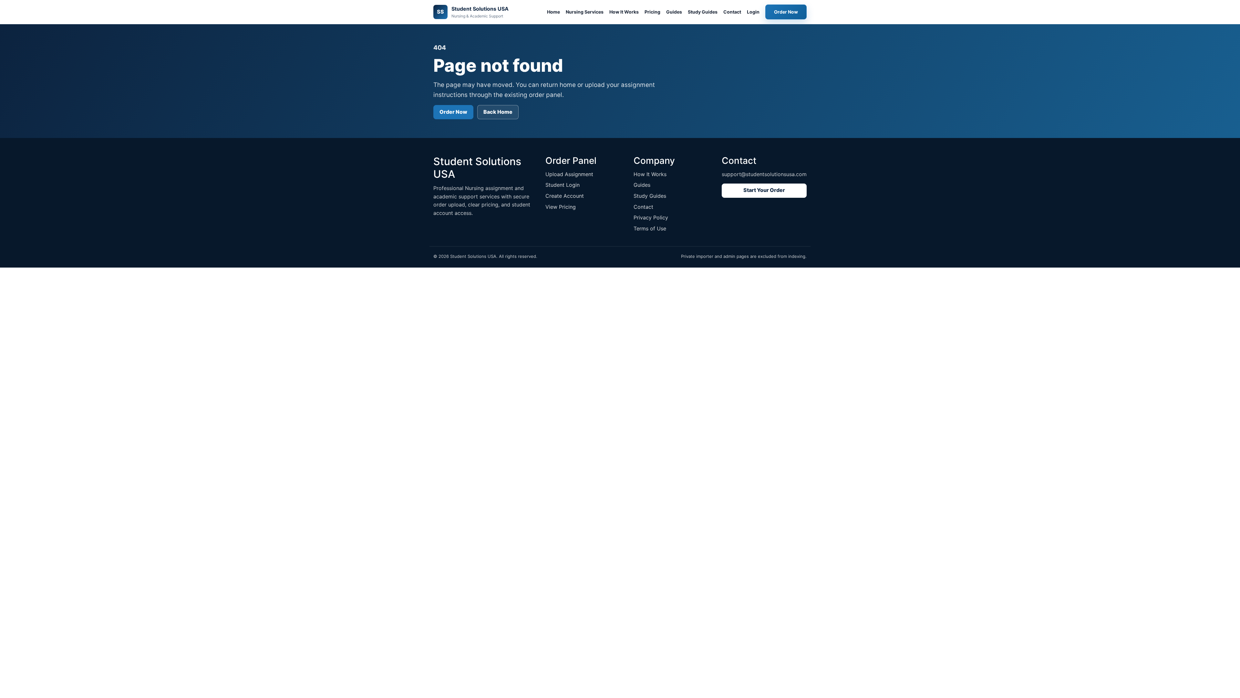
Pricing (652, 12)
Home (553, 12)
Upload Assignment (569, 174)
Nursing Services (585, 12)
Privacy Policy (651, 217)
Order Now (786, 12)
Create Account (564, 196)
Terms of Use (650, 228)
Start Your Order (764, 190)
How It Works (624, 12)
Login (753, 12)
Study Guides (703, 12)
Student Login (562, 185)
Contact (732, 12)
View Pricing (560, 207)
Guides (674, 12)
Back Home (497, 112)
